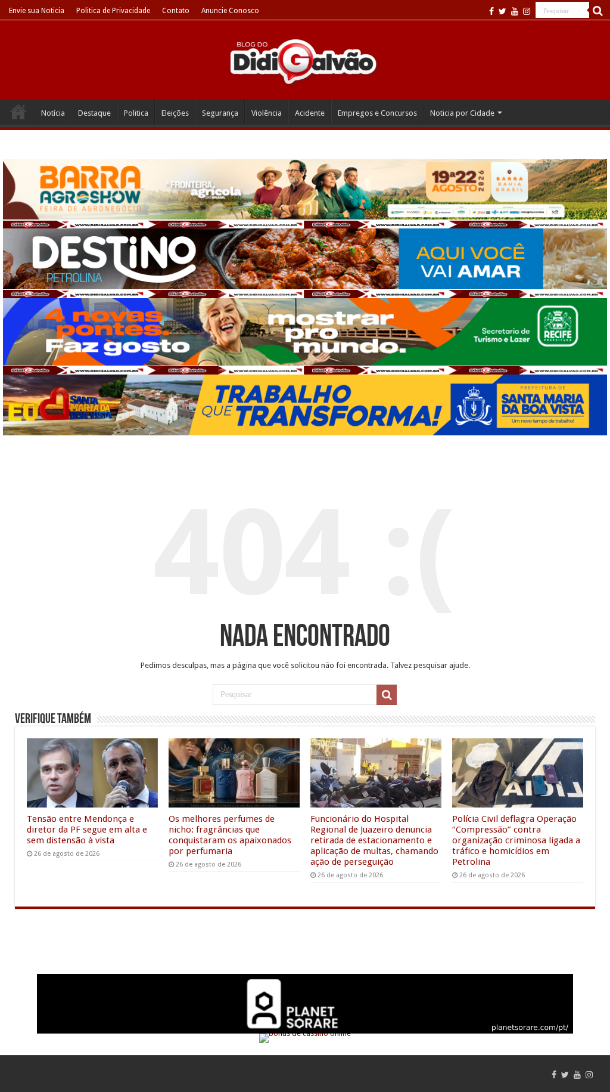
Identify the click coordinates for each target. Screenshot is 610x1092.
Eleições (175, 113)
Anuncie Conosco (230, 11)
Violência (266, 113)
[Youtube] (514, 11)
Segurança (220, 113)
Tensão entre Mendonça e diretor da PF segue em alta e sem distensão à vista (87, 829)
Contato (175, 11)
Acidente (310, 113)
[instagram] (526, 11)
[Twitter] (502, 11)
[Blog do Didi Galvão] (305, 61)
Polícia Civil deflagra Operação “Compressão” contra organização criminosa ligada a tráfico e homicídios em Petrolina (516, 840)
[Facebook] (491, 11)
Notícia (53, 113)
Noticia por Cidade (462, 113)
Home (18, 111)
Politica (136, 113)
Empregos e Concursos (377, 113)
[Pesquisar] (598, 11)
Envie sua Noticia (36, 11)
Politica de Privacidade (113, 11)
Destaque (94, 113)
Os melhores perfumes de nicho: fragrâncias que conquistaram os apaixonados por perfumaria (230, 834)
